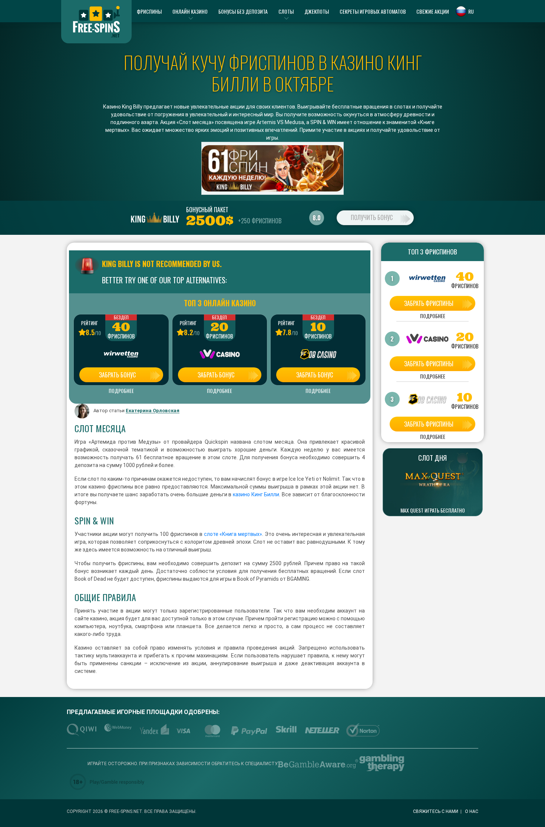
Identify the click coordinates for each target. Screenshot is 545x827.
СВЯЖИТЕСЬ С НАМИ (435, 811)
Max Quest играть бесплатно (432, 510)
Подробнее (121, 390)
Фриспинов (121, 336)
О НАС (471, 811)
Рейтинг (89, 323)
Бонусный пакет (207, 210)
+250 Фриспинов (259, 220)
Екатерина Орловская (152, 411)
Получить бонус (372, 217)
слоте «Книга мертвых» (232, 534)
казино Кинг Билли (255, 494)
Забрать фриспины (428, 303)
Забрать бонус (117, 374)
